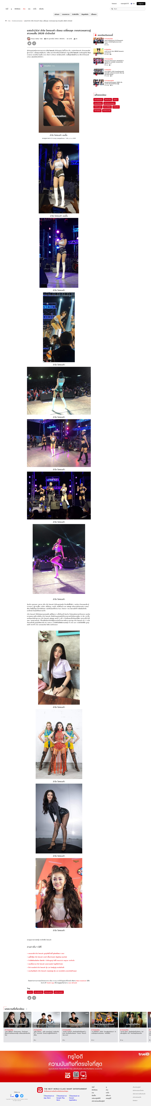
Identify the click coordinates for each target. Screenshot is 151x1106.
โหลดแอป (114, 3)
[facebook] (17, 1096)
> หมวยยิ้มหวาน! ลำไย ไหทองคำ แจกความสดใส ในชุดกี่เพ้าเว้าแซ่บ (45, 964)
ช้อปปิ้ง (94, 1095)
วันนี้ (7, 9)
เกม (29, 9)
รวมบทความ (65, 14)
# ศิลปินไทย (108, 49)
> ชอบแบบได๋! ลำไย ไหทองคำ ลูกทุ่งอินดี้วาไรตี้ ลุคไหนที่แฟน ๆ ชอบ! (45, 953)
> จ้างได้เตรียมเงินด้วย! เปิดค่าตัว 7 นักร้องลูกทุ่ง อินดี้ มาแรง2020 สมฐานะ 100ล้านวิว (50, 960)
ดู (11, 9)
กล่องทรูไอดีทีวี (96, 1098)
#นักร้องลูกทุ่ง (97, 107)
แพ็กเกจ (108, 1095)
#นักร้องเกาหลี (106, 111)
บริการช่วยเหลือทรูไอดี (98, 1101)
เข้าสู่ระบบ (141, 4)
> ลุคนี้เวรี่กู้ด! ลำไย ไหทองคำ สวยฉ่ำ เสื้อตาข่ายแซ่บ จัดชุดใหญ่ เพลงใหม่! (47, 957)
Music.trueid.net (81, 981)
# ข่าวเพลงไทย (109, 39)
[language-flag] (131, 3)
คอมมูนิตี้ (108, 1098)
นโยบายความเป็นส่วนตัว (139, 1094)
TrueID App (50, 983)
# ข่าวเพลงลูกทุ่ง (109, 81)
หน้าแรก (57, 14)
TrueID (11, 3)
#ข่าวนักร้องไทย (38, 992)
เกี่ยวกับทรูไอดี (136, 1087)
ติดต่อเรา (135, 1100)
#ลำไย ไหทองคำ (59, 992)
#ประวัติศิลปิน (107, 107)
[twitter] (22, 1096)
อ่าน (24, 9)
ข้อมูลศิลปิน (85, 14)
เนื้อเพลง (93, 14)
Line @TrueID (72, 983)
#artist (30, 992)
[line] (12, 1096)
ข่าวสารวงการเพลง (17, 21)
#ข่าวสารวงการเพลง (109, 103)
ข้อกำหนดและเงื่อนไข (138, 1090)
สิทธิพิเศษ (17, 9)
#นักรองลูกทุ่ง (48, 992)
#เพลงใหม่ (116, 107)
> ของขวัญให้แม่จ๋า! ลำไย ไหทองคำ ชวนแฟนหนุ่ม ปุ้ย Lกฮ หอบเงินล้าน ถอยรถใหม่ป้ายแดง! (52, 971)
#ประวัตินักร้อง (98, 103)
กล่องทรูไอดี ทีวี (125, 3)
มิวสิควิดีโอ (75, 14)
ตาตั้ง (34, 9)
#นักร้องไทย (108, 100)
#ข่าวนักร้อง (97, 111)
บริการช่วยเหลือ (137, 1097)
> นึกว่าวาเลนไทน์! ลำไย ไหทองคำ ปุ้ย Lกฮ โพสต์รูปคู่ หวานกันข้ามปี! (45, 967)
